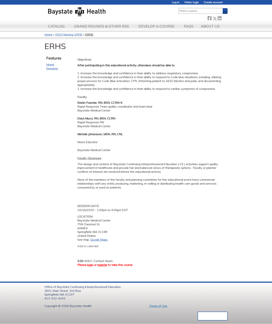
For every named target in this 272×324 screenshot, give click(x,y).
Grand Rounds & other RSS (101, 26)
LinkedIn (219, 18)
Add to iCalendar (98, 251)
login (90, 265)
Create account (213, 2)
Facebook (209, 18)
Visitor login (191, 2)
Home (48, 34)
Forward (224, 18)
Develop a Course (156, 26)
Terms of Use (158, 306)
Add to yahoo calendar (89, 251)
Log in (175, 2)
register (102, 265)
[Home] (94, 12)
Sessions (52, 68)
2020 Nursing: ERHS (69, 34)
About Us (210, 26)
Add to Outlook (106, 251)
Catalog (56, 26)
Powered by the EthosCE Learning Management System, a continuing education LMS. (213, 316)
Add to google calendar (81, 251)
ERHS (89, 34)
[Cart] (226, 3)
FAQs (188, 26)
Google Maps (99, 239)
